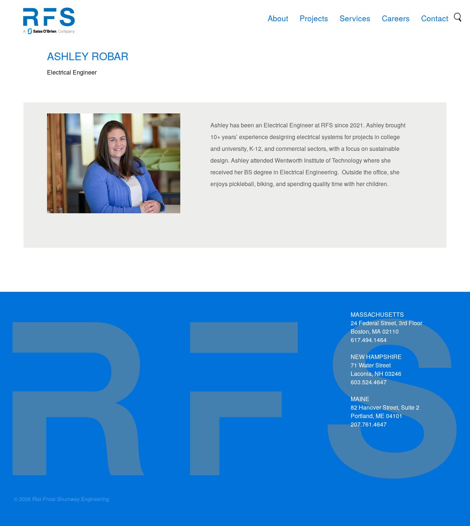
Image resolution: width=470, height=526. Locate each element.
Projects (314, 17)
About (278, 17)
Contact (434, 17)
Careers (396, 17)
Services (355, 17)
